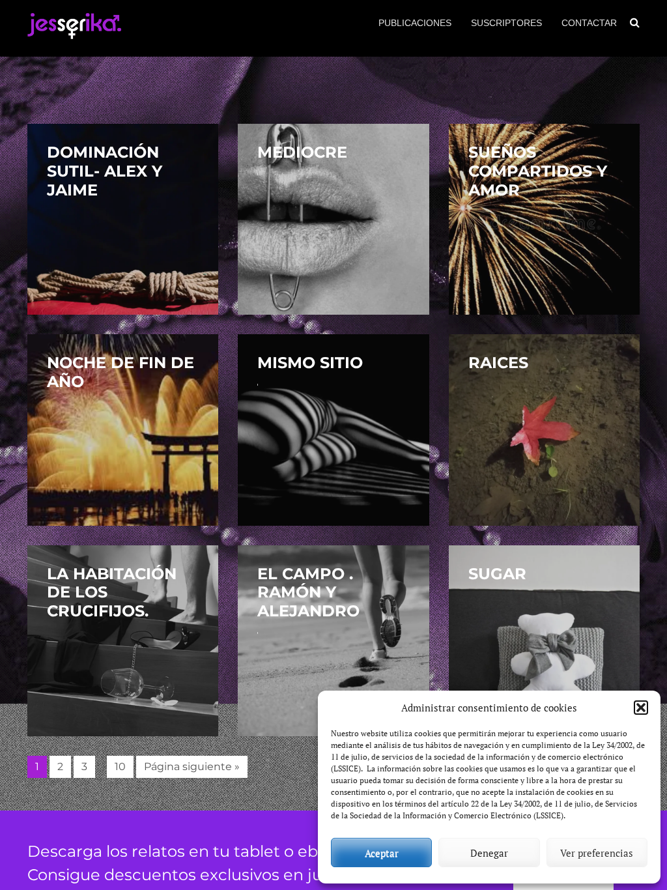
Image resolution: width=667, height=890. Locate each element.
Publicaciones (414, 23)
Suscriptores (506, 23)
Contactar (589, 23)
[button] (640, 707)
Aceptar (382, 852)
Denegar (489, 852)
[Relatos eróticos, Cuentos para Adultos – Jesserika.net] (74, 33)
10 (120, 766)
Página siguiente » (192, 766)
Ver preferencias (596, 852)
